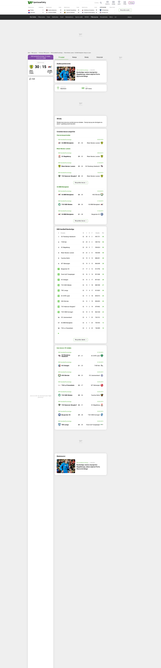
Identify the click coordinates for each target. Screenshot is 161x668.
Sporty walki (79, 17)
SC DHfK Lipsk (65, 296)
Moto (111, 17)
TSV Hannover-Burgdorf (68, 306)
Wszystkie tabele (80, 339)
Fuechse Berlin (65, 258)
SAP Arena (88, 88)
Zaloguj (131, 2)
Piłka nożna (41, 17)
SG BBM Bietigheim (66, 323)
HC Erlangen (64, 279)
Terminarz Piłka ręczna (44, 52)
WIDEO (87, 17)
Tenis (48, 17)
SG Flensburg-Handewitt (68, 236)
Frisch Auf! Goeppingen (68, 274)
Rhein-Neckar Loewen (67, 253)
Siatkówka (55, 17)
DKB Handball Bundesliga (57, 52)
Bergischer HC (65, 269)
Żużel (61, 17)
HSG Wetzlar (65, 301)
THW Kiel (64, 242)
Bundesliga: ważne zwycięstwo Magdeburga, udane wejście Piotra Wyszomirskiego (88, 74)
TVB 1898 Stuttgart (67, 312)
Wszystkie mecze (80, 182)
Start (29, 52)
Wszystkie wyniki (124, 10)
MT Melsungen (65, 263)
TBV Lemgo (64, 290)
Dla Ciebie (33, 17)
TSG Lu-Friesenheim (67, 328)
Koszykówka (103, 17)
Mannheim (63, 88)
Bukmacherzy (69, 17)
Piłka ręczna (94, 17)
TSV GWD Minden (66, 285)
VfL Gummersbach (66, 317)
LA (115, 17)
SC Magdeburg (65, 247)
